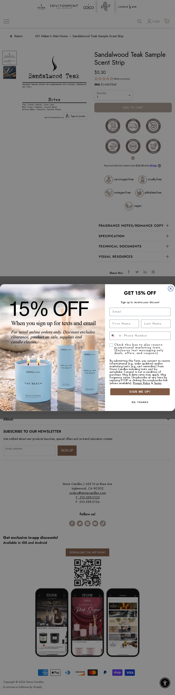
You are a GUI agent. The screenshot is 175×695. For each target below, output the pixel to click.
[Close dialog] (170, 288)
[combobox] (116, 336)
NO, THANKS (140, 402)
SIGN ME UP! (139, 391)
